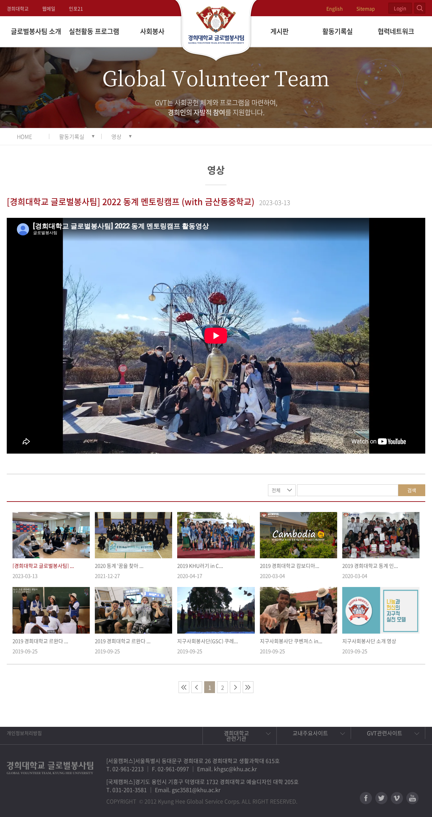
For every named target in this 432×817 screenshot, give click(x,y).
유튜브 (412, 798)
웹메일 (48, 8)
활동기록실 (337, 31)
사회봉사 (152, 31)
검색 (411, 490)
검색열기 (419, 8)
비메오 (397, 798)
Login (400, 8)
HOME (24, 136)
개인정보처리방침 (24, 733)
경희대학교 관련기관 (236, 735)
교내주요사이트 (310, 733)
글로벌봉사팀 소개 (36, 31)
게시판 (279, 31)
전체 (276, 490)
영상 (116, 136)
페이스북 (366, 798)
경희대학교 (18, 8)
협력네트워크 (396, 31)
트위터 (381, 798)
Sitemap (365, 8)
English (334, 8)
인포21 (76, 8)
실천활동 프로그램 (94, 31)
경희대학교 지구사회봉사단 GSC (216, 31)
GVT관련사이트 (384, 733)
